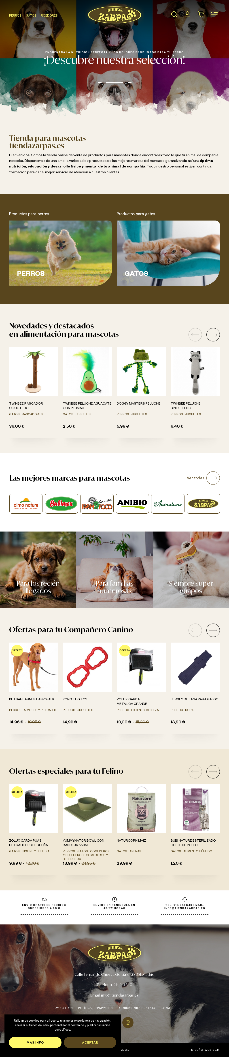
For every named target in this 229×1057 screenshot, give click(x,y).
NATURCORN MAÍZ (131, 841)
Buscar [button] (174, 14)
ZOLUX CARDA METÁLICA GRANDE (132, 702)
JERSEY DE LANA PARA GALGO (194, 700)
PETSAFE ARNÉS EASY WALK (31, 700)
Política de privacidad (96, 1008)
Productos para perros (29, 214)
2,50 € (69, 427)
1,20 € (176, 864)
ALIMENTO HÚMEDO (197, 851)
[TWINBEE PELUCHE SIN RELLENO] (195, 372)
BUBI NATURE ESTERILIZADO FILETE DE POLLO (193, 843)
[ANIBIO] (61, 503)
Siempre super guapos (191, 586)
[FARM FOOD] (25, 503)
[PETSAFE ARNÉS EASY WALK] (34, 667)
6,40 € (177, 427)
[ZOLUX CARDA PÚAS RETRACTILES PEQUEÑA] (34, 809)
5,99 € (123, 427)
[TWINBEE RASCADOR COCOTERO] (34, 372)
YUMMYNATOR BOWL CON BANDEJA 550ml (83, 843)
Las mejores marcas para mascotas (69, 477)
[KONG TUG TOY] (87, 667)
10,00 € (124, 722)
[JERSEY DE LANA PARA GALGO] (195, 667)
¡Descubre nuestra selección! (114, 59)
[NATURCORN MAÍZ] (141, 809)
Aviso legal (64, 1008)
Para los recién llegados (38, 586)
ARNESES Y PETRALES (40, 710)
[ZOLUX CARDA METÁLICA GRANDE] (141, 667)
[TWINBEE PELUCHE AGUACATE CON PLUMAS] (87, 372)
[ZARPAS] (132, 503)
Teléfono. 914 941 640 (114, 984)
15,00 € (142, 722)
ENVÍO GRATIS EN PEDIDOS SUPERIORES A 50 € (44, 907)
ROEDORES (49, 16)
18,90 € (178, 722)
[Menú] (214, 14)
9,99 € (15, 864)
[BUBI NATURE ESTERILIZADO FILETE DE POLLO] (195, 809)
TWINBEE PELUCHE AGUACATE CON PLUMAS (87, 406)
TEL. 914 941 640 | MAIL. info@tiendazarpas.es (184, 907)
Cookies (166, 1008)
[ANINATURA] (96, 503)
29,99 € (124, 864)
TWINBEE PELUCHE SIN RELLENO (186, 406)
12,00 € (32, 864)
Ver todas (195, 477)
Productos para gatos (136, 214)
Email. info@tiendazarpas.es (114, 995)
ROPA (189, 710)
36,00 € (16, 427)
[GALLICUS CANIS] (203, 503)
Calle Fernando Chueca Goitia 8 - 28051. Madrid (114, 974)
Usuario (187, 14)
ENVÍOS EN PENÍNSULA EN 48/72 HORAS (114, 907)
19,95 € (34, 722)
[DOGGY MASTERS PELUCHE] (141, 372)
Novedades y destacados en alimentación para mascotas (64, 329)
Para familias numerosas (114, 586)
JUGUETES (83, 414)
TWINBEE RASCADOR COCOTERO (26, 406)
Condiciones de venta (137, 1008)
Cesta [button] (200, 14)
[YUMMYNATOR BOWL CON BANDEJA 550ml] (87, 809)
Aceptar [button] (90, 1042)
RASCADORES (32, 414)
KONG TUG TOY (75, 700)
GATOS (31, 16)
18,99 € (70, 864)
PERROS (15, 16)
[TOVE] (167, 503)
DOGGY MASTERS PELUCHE (138, 404)
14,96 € (16, 722)
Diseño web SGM (205, 1050)
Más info (35, 1042)
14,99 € (70, 722)
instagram (128, 1022)
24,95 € (88, 864)
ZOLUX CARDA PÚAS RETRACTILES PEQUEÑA (28, 843)
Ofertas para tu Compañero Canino (71, 629)
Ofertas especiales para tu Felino (66, 771)
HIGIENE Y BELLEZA (145, 710)
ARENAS (135, 851)
